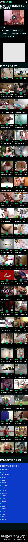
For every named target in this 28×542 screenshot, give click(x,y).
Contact (5, 539)
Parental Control (21, 539)
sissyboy (3, 517)
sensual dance (5, 475)
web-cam (11, 36)
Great (6, 2)
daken (3, 498)
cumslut (3, 519)
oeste (3, 511)
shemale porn (14, 33)
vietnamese (4, 469)
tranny (7, 30)
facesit (3, 514)
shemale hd (5, 33)
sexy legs (3, 477)
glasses (4, 36)
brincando (4, 480)
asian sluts (4, 493)
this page (11, 537)
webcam (23, 33)
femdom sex (4, 485)
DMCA (15, 539)
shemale (14, 30)
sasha (3, 506)
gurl (2, 472)
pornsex (3, 509)
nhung (3, 504)
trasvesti (4, 501)
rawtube (3, 490)
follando (3, 496)
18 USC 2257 (10, 539)
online (3, 488)
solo (21, 30)
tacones (3, 483)
